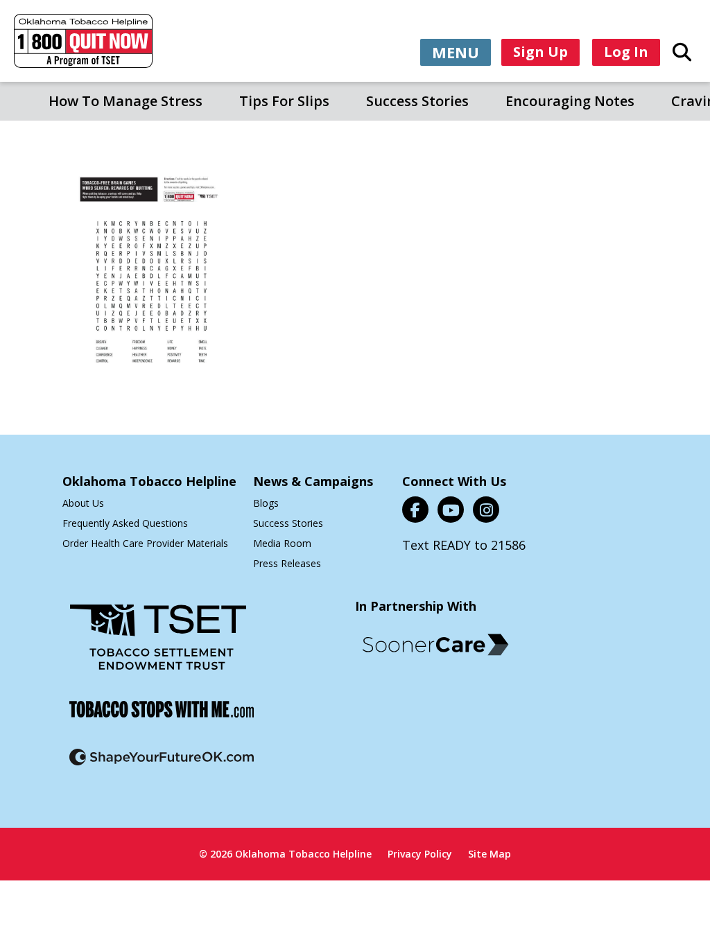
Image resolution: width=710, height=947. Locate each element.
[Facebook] (415, 509)
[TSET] (158, 646)
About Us (83, 503)
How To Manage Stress (125, 101)
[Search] (682, 51)
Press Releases (287, 563)
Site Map (489, 853)
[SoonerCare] (435, 645)
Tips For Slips (284, 101)
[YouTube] (451, 509)
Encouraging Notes (569, 101)
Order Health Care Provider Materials (145, 543)
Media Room (282, 543)
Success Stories (417, 101)
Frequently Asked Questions (125, 523)
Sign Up (540, 51)
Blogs (266, 503)
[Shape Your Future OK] (161, 766)
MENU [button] (455, 52)
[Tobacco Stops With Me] (161, 718)
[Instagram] (486, 509)
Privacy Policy (420, 853)
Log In (626, 51)
